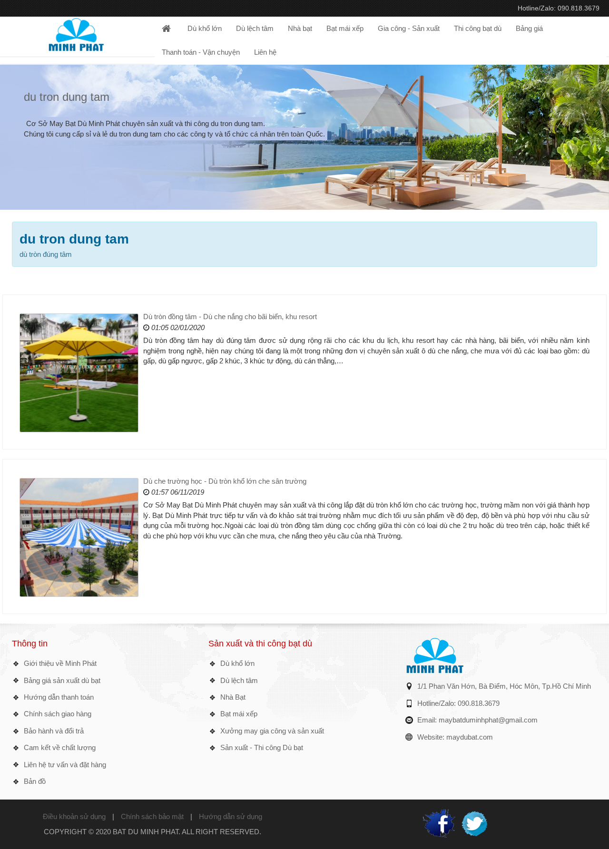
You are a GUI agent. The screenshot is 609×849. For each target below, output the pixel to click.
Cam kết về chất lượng (60, 747)
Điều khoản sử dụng (74, 816)
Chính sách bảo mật (152, 816)
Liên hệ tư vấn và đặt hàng (65, 765)
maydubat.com (469, 737)
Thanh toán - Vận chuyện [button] (201, 52)
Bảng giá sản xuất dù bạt (62, 680)
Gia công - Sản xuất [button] (409, 28)
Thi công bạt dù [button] (477, 28)
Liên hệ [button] (265, 52)
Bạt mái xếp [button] (344, 28)
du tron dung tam (66, 96)
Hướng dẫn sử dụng (230, 816)
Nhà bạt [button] (300, 28)
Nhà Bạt (233, 697)
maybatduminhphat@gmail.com (488, 720)
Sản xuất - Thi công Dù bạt (261, 747)
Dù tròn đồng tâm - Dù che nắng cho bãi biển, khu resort (230, 316)
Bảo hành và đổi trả (54, 731)
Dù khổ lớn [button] (204, 28)
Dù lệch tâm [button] (255, 28)
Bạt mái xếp (238, 714)
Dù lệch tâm (239, 680)
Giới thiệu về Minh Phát (60, 663)
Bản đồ (35, 781)
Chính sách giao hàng (57, 714)
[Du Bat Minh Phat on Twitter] (474, 822)
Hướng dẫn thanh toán (59, 697)
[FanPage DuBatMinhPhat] (439, 822)
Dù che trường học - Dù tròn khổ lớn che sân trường (224, 481)
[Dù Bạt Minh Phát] (76, 33)
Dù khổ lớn (237, 663)
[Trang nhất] (167, 28)
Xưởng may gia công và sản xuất (272, 731)
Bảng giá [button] (529, 28)
